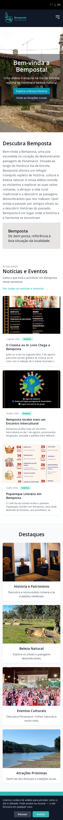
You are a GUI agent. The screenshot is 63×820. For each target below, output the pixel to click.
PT (51, 4)
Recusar (22, 814)
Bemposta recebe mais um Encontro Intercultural (26, 421)
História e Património (31, 586)
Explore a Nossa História (31, 91)
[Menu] (57, 17)
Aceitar (41, 814)
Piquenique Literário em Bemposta (23, 496)
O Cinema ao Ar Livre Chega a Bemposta (28, 347)
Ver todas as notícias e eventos (25, 288)
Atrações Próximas (31, 773)
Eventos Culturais (31, 710)
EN (58, 4)
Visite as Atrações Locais (31, 98)
